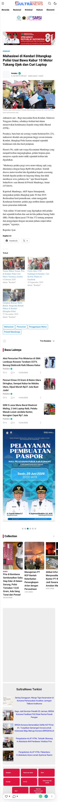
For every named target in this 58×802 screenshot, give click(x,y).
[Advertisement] (29, 646)
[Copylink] (46, 796)
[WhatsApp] (40, 796)
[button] (23, 528)
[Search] (49, 3)
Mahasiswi (9, 326)
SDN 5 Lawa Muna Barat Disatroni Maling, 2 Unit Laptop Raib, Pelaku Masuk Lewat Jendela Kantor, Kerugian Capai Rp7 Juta (20, 410)
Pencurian (21, 326)
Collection (11, 536)
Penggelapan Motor (38, 326)
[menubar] (3, 3)
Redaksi (14, 73)
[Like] (6, 796)
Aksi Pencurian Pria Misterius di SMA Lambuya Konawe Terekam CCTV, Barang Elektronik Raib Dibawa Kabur (22, 362)
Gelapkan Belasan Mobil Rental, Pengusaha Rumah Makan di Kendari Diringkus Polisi (13, 307)
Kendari (6, 51)
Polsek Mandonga (12, 331)
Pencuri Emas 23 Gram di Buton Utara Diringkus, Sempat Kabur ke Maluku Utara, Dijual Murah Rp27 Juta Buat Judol (22, 385)
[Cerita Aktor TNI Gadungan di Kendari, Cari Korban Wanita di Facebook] (39, 263)
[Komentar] (14, 796)
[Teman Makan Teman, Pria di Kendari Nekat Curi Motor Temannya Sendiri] (14, 263)
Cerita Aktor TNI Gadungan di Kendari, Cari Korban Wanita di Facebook (38, 275)
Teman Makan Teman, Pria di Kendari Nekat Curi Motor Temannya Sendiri (13, 274)
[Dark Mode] (55, 3)
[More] (40, 372)
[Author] (6, 74)
